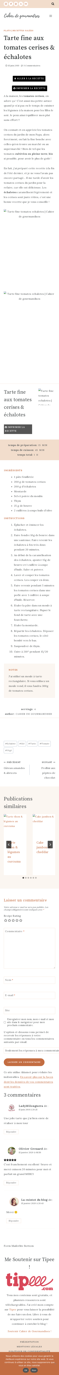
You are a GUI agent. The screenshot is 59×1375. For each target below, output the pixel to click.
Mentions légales (29, 1346)
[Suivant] (50, 844)
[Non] (55, 1363)
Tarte (32, 743)
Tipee (12, 1309)
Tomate (44, 743)
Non (34, 1370)
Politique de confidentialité (29, 1351)
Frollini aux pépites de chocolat (48, 770)
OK (25, 1370)
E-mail (10, 995)
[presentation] (15, 825)
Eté (22, 743)
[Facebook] (11, 4)
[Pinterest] (16, 4)
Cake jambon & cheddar (44, 847)
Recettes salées (23, 30)
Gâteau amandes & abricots (14, 767)
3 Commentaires (32, 65)
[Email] (26, 4)
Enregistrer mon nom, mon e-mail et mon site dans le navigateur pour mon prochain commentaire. (30, 1022)
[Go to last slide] (8, 844)
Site (7, 1010)
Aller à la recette (30, 78)
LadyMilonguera (31, 1106)
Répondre (11, 1131)
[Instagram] (6, 4)
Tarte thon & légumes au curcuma (14, 852)
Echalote (10, 743)
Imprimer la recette (30, 88)
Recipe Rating (12, 915)
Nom (9, 979)
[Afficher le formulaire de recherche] (53, 4)
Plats (7, 30)
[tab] (23, 878)
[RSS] (21, 4)
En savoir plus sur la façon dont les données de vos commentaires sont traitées (28, 1081)
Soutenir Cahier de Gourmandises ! (29, 1331)
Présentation (29, 1342)
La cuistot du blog (34, 1200)
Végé (8, 750)
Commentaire (14, 931)
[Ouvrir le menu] (50, 15)
